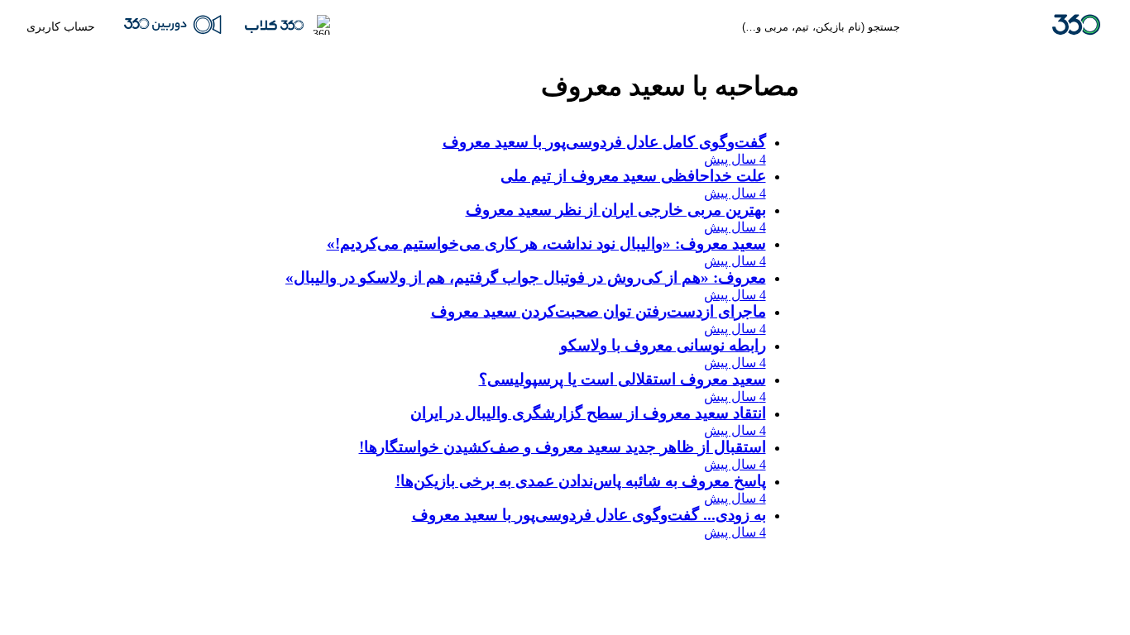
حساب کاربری (60, 26)
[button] (287, 26)
